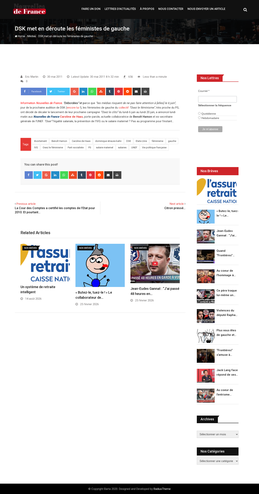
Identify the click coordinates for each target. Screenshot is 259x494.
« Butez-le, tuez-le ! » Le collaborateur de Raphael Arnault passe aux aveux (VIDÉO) (228, 213)
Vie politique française (154, 147)
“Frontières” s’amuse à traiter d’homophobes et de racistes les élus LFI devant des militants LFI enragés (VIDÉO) (226, 353)
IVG (36, 147)
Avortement (40, 141)
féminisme (157, 141)
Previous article (26, 204)
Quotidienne (208, 113)
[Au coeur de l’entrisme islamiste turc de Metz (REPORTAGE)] (206, 396)
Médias (31, 36)
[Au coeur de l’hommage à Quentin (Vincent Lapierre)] (206, 276)
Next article (177, 204)
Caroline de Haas (71, 116)
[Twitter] (38, 175)
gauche (172, 141)
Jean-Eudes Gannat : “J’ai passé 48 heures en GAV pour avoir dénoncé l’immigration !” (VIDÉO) (227, 233)
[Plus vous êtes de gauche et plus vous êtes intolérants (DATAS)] (206, 336)
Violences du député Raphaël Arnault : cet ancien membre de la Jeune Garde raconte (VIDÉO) (227, 313)
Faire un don (91, 9)
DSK (128, 141)
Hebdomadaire (210, 118)
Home (21, 36)
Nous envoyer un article (206, 9)
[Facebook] (29, 175)
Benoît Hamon (59, 141)
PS (89, 147)
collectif (124, 107)
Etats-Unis (141, 141)
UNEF (134, 147)
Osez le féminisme (53, 147)
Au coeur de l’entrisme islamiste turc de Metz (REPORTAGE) (226, 392)
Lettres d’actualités (120, 9)
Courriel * (203, 90)
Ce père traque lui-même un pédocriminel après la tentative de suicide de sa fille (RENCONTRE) (227, 293)
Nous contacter (170, 9)
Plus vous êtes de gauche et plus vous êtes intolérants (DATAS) (226, 333)
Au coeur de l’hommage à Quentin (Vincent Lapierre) (225, 273)
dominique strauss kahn (108, 141)
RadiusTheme (162, 489)
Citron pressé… (174, 208)
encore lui (73, 107)
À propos (147, 9)
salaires (122, 147)
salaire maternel (104, 147)
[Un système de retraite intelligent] (217, 190)
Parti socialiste (76, 147)
